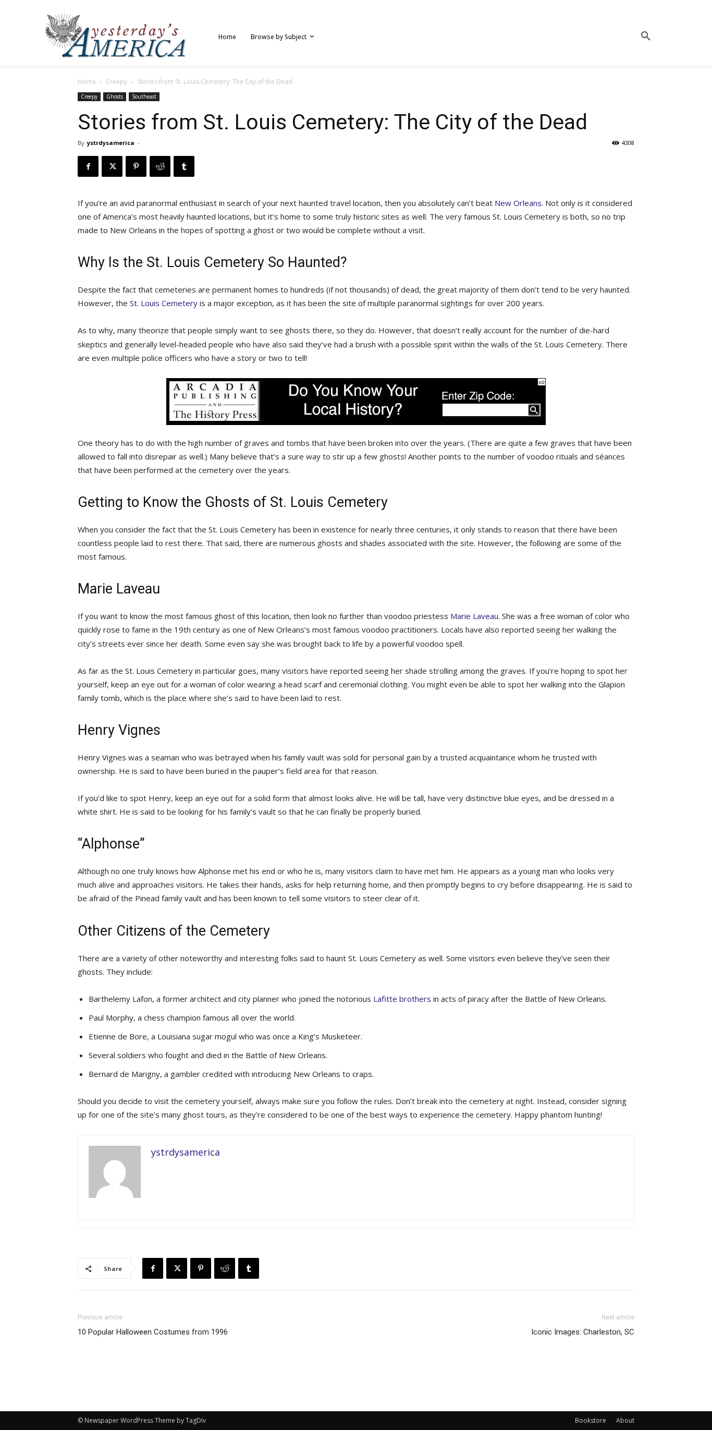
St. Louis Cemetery (164, 303)
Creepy (116, 81)
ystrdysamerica (110, 143)
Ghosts (114, 96)
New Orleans (518, 203)
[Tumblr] (184, 166)
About (625, 1420)
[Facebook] (88, 166)
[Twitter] (112, 166)
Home (87, 81)
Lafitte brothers (402, 998)
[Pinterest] (136, 166)
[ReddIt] (160, 166)
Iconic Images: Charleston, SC (582, 1332)
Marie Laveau (474, 616)
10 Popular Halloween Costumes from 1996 (153, 1332)
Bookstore (590, 1420)
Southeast (144, 96)
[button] (646, 36)
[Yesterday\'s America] (116, 35)
